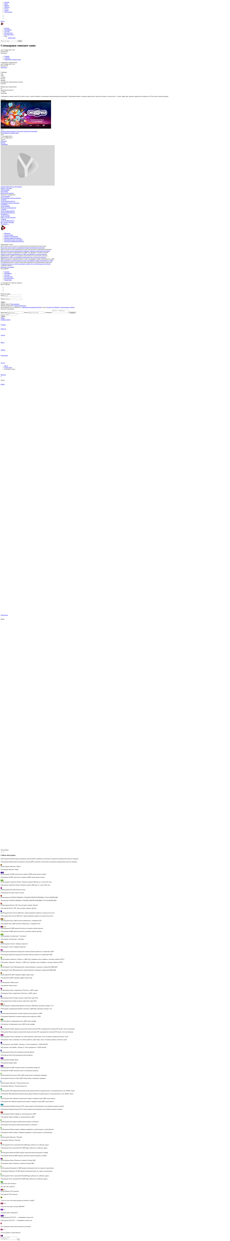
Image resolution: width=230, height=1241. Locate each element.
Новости (7, 7)
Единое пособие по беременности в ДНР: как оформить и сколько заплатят (24, 254)
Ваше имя (4, 312)
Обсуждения (8, 12)
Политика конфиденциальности (14, 241)
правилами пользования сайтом (31, 307)
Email (2, 295)
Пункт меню (8, 367)
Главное (6, 28)
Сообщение (48, 312)
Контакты (7, 233)
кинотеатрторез (11, 131)
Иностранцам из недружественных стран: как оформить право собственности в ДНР (27, 260)
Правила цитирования (11, 236)
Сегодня (6, 31)
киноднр (3, 131)
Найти (20, 41)
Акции (6, 10)
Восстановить (15, 304)
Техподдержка (8, 235)
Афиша (6, 5)
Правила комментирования (12, 238)
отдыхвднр (19, 131)
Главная (6, 2)
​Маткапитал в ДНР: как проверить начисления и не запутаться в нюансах (23, 257)
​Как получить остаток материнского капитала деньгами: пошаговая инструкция (25, 251)
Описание (4, 67)
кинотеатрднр (27, 131)
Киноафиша (8, 29)
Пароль (3, 299)
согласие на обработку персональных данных (60, 307)
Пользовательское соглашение (13, 240)
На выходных (8, 33)
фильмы (34, 131)
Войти (3, 21)
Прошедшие (11, 38)
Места (6, 4)
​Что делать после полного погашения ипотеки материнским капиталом (23, 247)
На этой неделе (9, 34)
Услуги (6, 8)
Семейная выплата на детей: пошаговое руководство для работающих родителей (25, 264)
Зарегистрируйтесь (20, 305)
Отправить (72, 312)
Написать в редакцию (7, 267)
